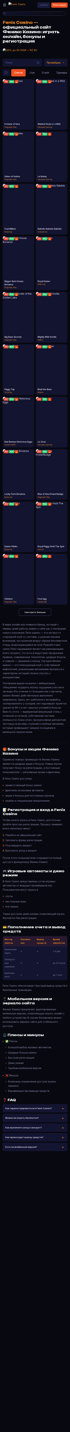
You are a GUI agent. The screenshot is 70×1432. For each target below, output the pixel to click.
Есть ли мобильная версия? (21, 1147)
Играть (18, 101)
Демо (18, 107)
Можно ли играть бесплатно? (22, 1117)
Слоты (18, 72)
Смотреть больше (35, 612)
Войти (45, 5)
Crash (45, 72)
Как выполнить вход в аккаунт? (23, 1127)
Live (32, 72)
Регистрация (59, 5)
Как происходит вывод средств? (24, 1137)
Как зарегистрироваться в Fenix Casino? (28, 1108)
